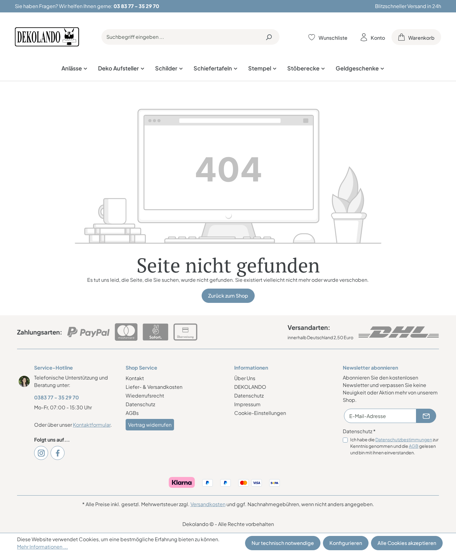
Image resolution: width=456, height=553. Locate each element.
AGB (413, 446)
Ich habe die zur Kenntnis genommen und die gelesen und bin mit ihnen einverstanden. (394, 446)
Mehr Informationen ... (42, 546)
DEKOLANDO (250, 387)
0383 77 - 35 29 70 (56, 397)
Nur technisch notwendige (283, 543)
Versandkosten (208, 504)
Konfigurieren (345, 543)
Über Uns (244, 378)
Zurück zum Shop (228, 295)
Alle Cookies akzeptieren (407, 543)
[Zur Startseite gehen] (47, 37)
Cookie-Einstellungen (260, 413)
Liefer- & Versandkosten (154, 387)
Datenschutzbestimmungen (403, 439)
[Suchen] (268, 37)
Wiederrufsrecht (145, 395)
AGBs (132, 413)
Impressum (247, 404)
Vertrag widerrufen (150, 424)
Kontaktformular (91, 424)
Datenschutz (140, 404)
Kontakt (135, 378)
